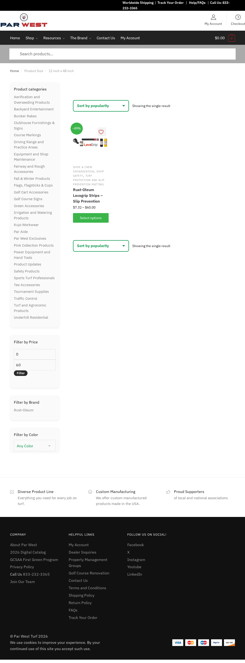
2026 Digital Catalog (28, 552)
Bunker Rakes (25, 116)
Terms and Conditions (87, 587)
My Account (213, 23)
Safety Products (26, 271)
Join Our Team (22, 581)
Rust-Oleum (23, 410)
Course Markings (27, 135)
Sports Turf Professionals (34, 278)
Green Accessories (29, 206)
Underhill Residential (31, 317)
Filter (21, 373)
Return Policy (80, 602)
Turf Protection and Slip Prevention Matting (88, 180)
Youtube (134, 566)
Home (14, 71)
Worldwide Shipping (138, 2)
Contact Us (78, 580)
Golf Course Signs (28, 199)
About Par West (23, 544)
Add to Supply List (102, 131)
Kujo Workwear (26, 224)
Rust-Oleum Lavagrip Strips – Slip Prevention (88, 195)
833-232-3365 (36, 574)
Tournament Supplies (31, 291)
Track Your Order (170, 2)
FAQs (73, 610)
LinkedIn (134, 574)
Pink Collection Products (34, 245)
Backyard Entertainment (34, 109)
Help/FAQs (197, 2)
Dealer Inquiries (82, 552)
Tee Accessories (27, 285)
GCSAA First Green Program (34, 559)
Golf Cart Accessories (31, 192)
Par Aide (21, 231)
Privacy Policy (22, 566)
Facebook (135, 544)
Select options (91, 218)
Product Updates (27, 264)
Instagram (136, 559)
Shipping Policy (82, 595)
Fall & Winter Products (32, 178)
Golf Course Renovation (89, 573)
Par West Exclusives (30, 238)
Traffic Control (25, 298)
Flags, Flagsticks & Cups (33, 185)
